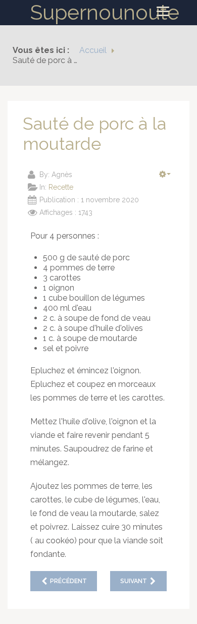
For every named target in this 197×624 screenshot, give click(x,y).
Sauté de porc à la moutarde (94, 134)
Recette (60, 187)
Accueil (93, 50)
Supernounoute (104, 12)
